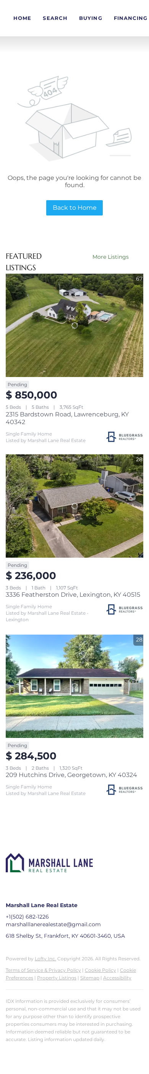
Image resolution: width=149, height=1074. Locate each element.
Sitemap (89, 978)
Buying (90, 18)
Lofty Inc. (45, 958)
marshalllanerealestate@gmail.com (53, 924)
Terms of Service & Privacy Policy (43, 970)
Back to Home (75, 207)
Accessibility (117, 978)
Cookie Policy (100, 970)
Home (22, 18)
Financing (131, 18)
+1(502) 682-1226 (27, 916)
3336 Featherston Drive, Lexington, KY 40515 (73, 594)
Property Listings (56, 978)
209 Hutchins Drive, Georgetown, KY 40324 (71, 775)
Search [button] (55, 18)
